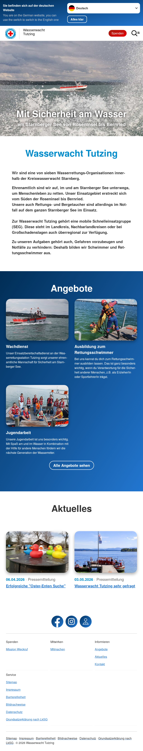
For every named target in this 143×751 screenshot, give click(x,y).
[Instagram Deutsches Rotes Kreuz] (71, 622)
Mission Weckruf (17, 649)
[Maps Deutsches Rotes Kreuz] (86, 622)
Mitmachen (57, 649)
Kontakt (100, 664)
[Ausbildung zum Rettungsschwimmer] (105, 320)
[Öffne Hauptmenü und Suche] (135, 33)
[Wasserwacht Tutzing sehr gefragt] (105, 552)
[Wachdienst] (37, 320)
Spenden (118, 33)
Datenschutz (14, 712)
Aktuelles (101, 656)
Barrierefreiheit (16, 697)
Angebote (101, 649)
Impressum (13, 689)
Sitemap (11, 682)
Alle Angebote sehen (71, 465)
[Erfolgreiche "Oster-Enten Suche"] (37, 552)
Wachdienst (17, 346)
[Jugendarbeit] (37, 406)
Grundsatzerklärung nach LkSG (26, 719)
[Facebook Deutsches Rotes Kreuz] (57, 622)
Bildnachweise (16, 704)
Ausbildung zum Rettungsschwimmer (93, 349)
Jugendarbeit (18, 432)
